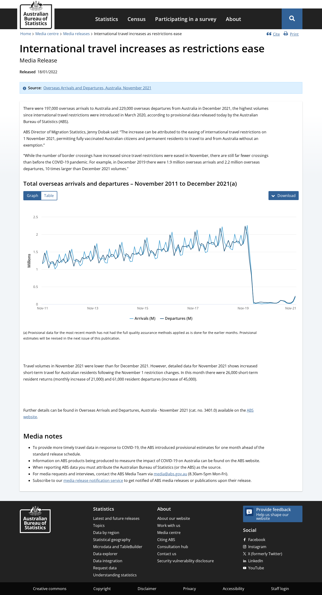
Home (25, 33)
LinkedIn (255, 560)
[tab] (32, 196)
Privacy (189, 588)
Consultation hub (172, 546)
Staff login (280, 588)
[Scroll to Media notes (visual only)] (67, 437)
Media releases (76, 33)
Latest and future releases (116, 518)
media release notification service (93, 480)
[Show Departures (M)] (176, 322)
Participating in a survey (185, 18)
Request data (105, 567)
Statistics (106, 18)
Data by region (106, 532)
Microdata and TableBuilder (117, 546)
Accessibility (233, 588)
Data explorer (105, 553)
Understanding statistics (115, 575)
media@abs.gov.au (170, 473)
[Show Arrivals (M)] (142, 322)
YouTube (256, 567)
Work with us (168, 525)
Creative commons (49, 588)
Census (137, 18)
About (233, 18)
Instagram (257, 546)
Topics (99, 525)
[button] (292, 18)
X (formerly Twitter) (265, 553)
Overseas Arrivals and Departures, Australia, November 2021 (97, 87)
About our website (173, 518)
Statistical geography (111, 539)
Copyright (102, 588)
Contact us (166, 553)
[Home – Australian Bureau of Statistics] (35, 520)
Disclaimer (147, 588)
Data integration (107, 560)
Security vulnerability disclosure (185, 560)
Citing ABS (166, 539)
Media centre (47, 33)
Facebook (256, 539)
